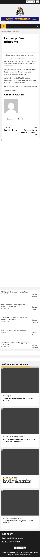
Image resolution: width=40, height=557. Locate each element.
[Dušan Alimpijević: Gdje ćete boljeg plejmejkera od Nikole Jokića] (35, 348)
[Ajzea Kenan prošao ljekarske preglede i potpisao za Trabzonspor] (35, 310)
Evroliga (11, 436)
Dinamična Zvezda (10, 129)
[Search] (37, 26)
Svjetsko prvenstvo (12, 518)
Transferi (16, 436)
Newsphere (18, 555)
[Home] (4, 26)
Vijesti (9, 396)
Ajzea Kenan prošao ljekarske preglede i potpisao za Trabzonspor (19, 440)
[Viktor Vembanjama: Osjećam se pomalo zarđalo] (35, 335)
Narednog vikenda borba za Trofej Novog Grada (29, 131)
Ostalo (5, 396)
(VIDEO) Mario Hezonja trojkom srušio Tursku (14, 292)
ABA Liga (5, 436)
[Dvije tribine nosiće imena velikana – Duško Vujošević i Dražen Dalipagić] (35, 323)
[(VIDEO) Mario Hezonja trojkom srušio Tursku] (35, 297)
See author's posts (13, 119)
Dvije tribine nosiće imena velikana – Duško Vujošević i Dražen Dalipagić (17, 481)
